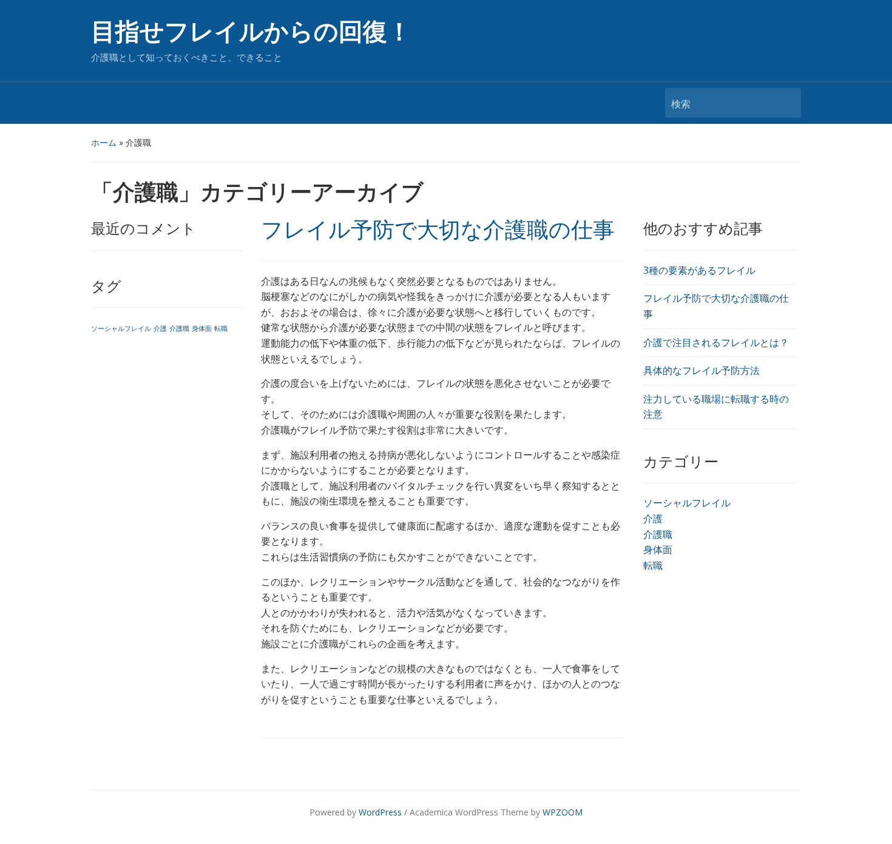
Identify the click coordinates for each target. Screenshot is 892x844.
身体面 (202, 328)
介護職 (179, 328)
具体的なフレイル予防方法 (701, 370)
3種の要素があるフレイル (699, 270)
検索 (786, 103)
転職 (221, 328)
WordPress (380, 812)
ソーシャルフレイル (121, 328)
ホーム (104, 142)
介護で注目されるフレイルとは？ (716, 342)
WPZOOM (562, 812)
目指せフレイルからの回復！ (251, 32)
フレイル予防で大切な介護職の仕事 (438, 230)
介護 (160, 328)
